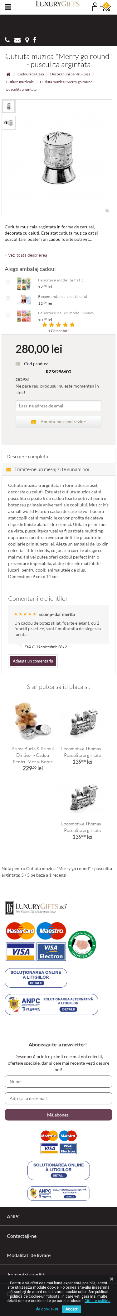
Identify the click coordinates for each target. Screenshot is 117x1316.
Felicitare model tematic (61, 280)
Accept (72, 1309)
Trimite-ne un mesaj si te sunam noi (51, 469)
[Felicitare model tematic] (24, 283)
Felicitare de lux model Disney (66, 313)
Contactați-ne (22, 1236)
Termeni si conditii (26, 1274)
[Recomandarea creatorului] (24, 299)
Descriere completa (27, 456)
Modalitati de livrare (29, 1255)
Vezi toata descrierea (27, 255)
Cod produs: (36, 363)
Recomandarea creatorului (62, 296)
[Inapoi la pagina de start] (8, 74)
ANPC (14, 1216)
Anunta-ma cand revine (63, 421)
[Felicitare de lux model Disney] (24, 316)
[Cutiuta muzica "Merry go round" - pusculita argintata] (8, 106)
